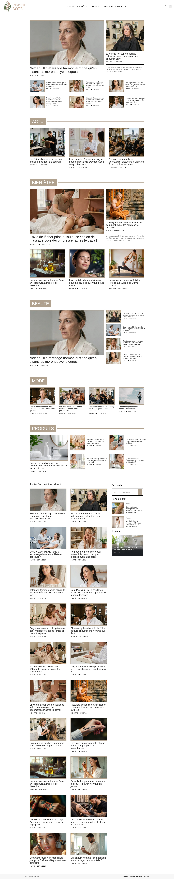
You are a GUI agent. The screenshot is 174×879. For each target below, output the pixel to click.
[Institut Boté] (15, 6)
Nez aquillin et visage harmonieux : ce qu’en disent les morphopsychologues (63, 70)
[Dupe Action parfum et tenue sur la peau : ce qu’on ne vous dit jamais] (89, 768)
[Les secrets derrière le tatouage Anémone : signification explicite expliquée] (48, 806)
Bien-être (43, 182)
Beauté (33, 75)
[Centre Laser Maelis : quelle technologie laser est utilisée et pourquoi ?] (37, 86)
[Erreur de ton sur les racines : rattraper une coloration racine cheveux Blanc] (125, 35)
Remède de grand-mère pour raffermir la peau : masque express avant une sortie (95, 84)
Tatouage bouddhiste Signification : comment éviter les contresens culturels (124, 225)
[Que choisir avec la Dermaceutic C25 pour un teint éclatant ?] (116, 461)
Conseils (33, 165)
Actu (38, 121)
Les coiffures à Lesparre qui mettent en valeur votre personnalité (70, 409)
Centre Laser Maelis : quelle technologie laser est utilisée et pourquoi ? (56, 84)
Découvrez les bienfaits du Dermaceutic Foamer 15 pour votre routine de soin (48, 465)
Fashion (128, 104)
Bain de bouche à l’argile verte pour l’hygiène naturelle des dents (126, 548)
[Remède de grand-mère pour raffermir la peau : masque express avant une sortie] (76, 86)
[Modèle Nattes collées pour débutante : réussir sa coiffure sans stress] (48, 653)
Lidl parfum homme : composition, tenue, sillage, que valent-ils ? (88, 859)
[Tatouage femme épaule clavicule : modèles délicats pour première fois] (116, 86)
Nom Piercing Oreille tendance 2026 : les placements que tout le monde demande (54, 100)
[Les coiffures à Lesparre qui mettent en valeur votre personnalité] (72, 396)
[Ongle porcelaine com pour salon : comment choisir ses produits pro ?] (89, 653)
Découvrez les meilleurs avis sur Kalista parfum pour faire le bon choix (96, 441)
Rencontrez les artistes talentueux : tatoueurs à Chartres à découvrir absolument (126, 162)
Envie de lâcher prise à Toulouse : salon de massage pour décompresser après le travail (63, 238)
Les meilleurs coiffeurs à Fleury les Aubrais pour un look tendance (101, 409)
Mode (38, 381)
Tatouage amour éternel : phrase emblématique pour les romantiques (87, 745)
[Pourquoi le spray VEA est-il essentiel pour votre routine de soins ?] (77, 461)
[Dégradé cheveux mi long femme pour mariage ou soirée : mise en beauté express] (76, 102)
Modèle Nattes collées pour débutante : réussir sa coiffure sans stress (45, 669)
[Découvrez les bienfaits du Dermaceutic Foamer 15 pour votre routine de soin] (49, 447)
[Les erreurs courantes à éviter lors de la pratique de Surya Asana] (126, 263)
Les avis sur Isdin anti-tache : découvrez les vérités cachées (136, 441)
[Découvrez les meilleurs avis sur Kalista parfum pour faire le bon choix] (77, 442)
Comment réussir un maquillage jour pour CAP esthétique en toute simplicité (48, 860)
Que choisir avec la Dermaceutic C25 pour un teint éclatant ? (135, 460)
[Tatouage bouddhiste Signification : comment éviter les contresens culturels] (125, 204)
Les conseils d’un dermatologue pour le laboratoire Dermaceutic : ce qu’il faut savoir (86, 162)
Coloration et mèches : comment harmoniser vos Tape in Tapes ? (47, 744)
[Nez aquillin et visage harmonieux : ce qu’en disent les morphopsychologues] (67, 42)
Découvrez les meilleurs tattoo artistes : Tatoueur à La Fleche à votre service (87, 822)
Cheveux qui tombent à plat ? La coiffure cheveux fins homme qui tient (135, 100)
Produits (43, 428)
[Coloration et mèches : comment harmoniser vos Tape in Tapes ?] (48, 729)
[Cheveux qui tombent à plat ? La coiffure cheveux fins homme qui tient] (116, 102)
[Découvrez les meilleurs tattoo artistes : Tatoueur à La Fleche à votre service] (89, 806)
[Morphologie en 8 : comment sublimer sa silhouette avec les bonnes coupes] (118, 522)
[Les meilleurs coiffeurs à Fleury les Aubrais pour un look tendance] (101, 396)
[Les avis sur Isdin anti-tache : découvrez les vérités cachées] (116, 442)
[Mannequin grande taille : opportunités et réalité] (131, 396)
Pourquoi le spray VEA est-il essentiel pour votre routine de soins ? (97, 460)
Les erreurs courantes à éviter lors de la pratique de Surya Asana (125, 283)
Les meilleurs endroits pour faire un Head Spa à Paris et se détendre (47, 283)
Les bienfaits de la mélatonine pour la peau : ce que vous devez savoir (86, 283)
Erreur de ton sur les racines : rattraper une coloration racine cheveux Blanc (122, 56)
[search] (166, 6)
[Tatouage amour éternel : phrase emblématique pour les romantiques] (89, 729)
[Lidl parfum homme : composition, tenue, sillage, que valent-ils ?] (89, 844)
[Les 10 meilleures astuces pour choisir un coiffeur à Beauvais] (47, 142)
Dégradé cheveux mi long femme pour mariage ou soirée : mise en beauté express (95, 100)
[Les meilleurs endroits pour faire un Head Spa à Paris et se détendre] (47, 263)
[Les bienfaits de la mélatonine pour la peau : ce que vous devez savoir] (87, 263)
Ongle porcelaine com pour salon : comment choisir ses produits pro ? (88, 669)
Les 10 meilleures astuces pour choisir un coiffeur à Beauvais (46, 160)
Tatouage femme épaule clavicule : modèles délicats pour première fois (135, 84)
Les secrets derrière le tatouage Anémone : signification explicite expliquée (47, 822)
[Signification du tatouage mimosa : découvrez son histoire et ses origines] (118, 508)
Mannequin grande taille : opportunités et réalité (129, 408)
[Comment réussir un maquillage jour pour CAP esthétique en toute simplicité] (48, 844)
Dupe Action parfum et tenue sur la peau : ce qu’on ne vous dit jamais (87, 784)
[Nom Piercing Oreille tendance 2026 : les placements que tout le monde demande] (37, 102)
